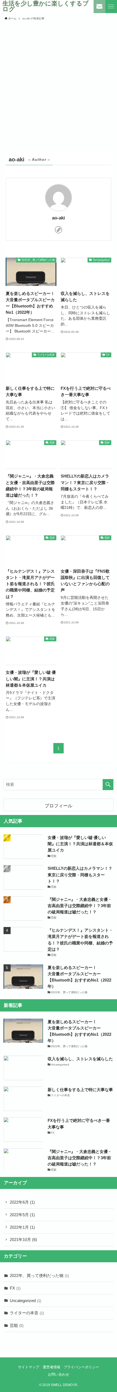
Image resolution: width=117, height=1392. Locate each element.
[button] (111, 6)
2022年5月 (22, 1214)
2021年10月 (23, 1239)
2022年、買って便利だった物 (39, 1275)
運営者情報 (51, 1367)
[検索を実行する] (108, 784)
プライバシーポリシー (81, 1367)
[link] (58, 229)
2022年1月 (22, 1227)
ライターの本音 (27, 1313)
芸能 (16, 1325)
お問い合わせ (58, 1374)
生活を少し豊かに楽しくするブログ (45, 7)
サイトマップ (28, 1367)
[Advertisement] (58, 85)
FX (15, 1288)
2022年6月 (22, 1202)
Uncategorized (25, 1300)
